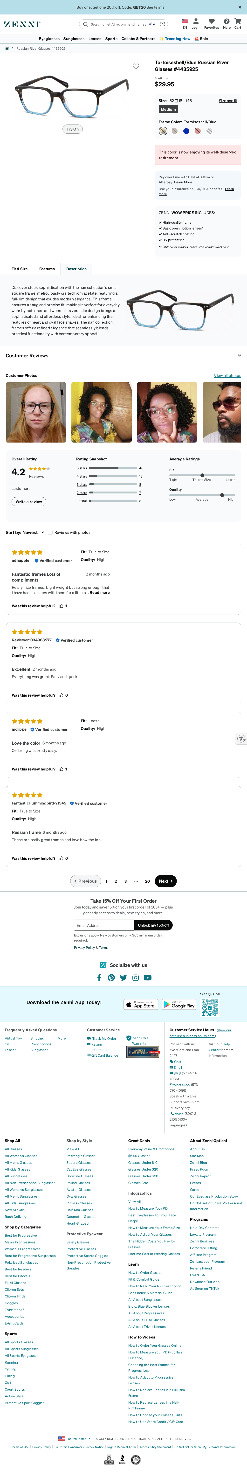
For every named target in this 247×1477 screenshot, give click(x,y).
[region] (123, 1455)
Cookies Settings (184, 1450)
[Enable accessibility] (241, 738)
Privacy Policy (60, 1472)
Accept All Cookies (184, 1462)
